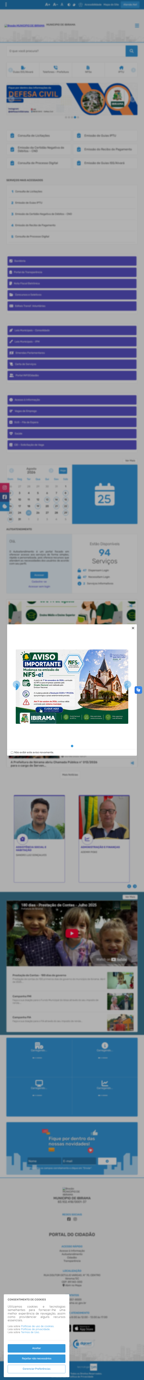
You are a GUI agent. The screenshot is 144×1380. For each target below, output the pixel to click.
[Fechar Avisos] (133, 628)
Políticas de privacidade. (35, 1329)
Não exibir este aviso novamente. (34, 752)
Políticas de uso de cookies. (37, 1326)
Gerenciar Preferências (36, 1368)
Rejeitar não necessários (36, 1358)
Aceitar (36, 1348)
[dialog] (72, 690)
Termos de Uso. (30, 1332)
